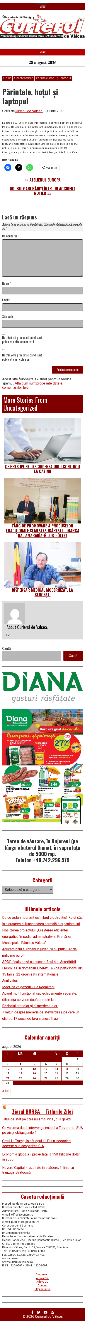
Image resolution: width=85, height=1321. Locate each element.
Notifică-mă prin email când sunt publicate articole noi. (22, 357)
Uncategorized (23, 78)
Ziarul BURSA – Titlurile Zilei (42, 1111)
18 (20, 1073)
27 (45, 1078)
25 (20, 1078)
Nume (6, 283)
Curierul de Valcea (28, 111)
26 (34, 1078)
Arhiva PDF (42, 1278)
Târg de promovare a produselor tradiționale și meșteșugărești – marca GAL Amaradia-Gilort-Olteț (42, 530)
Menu (43, 7)
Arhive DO (42, 1281)
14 (56, 1068)
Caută (6, 648)
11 (20, 1068)
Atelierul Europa (45, 180)
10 (7, 1068)
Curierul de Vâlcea (49, 1316)
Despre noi (42, 1274)
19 (34, 1073)
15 (66, 1068)
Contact (43, 1285)
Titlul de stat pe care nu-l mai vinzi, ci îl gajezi (36, 1119)
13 (45, 1068)
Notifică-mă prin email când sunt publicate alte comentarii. (22, 340)
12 (34, 1068)
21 (56, 1073)
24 (7, 1078)
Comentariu (10, 236)
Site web (7, 317)
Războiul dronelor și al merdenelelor (30, 1006)
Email (6, 300)
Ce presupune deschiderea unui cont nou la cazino (42, 469)
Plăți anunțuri (43, 1289)
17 (7, 1073)
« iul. (5, 1091)
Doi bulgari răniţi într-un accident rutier (42, 191)
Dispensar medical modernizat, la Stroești (42, 592)
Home (7, 78)
